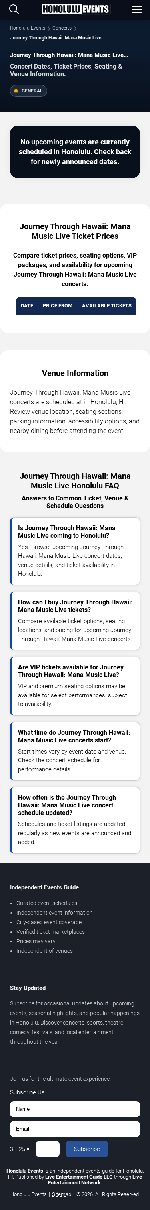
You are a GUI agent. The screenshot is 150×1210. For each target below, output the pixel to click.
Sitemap (61, 1194)
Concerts (62, 28)
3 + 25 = (20, 1149)
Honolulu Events (27, 28)
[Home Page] (75, 9)
